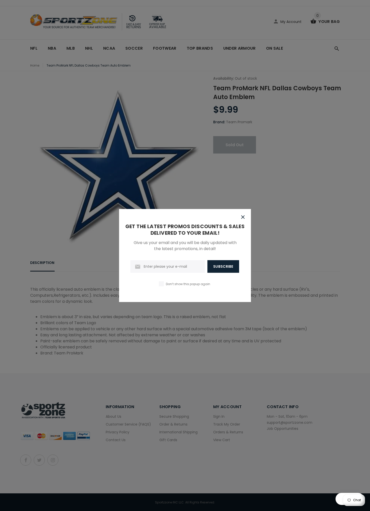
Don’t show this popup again (188, 284)
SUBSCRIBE (223, 266)
